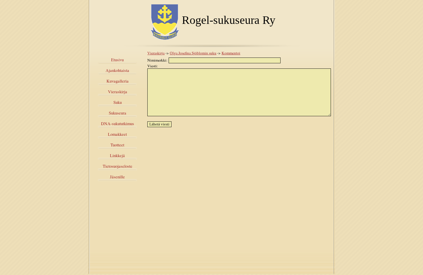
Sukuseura (117, 113)
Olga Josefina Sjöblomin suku (193, 53)
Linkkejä (117, 155)
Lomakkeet (117, 134)
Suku (117, 102)
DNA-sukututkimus (117, 123)
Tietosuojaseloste (117, 166)
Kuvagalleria (117, 81)
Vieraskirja (117, 91)
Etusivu (117, 59)
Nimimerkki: (158, 60)
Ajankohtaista (117, 70)
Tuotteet (117, 145)
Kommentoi (231, 53)
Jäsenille (117, 176)
